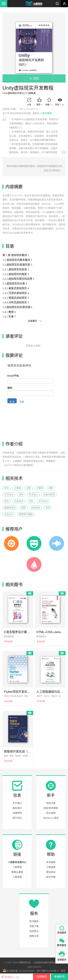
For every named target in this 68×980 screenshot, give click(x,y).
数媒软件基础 (26, 514)
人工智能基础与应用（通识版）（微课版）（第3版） (50, 691)
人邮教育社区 (34, 3)
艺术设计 (9, 494)
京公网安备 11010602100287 (20, 971)
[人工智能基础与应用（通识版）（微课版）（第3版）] (50, 669)
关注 (35, 78)
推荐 (39, 105)
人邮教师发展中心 (17, 862)
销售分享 (34, 936)
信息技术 (18, 501)
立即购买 (41, 976)
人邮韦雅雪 (46, 113)
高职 (28, 488)
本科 (6, 488)
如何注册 (50, 803)
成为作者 (50, 877)
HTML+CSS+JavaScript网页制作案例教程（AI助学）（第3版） (50, 632)
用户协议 (17, 818)
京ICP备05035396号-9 (47, 971)
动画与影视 (49, 494)
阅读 (60, 105)
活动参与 (34, 931)
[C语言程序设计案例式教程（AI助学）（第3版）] (17, 609)
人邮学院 (17, 867)
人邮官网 (17, 877)
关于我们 (17, 803)
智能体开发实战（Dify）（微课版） (18, 751)
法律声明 (17, 813)
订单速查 (50, 867)
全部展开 (32, 321)
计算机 (17, 488)
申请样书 (59, 976)
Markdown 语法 (51, 818)
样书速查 (50, 862)
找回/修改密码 (51, 808)
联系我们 (17, 808)
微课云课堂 (17, 872)
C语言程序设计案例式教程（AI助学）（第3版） (18, 632)
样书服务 (34, 921)
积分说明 (50, 813)
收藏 (49, 105)
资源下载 (34, 926)
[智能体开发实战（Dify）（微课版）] (17, 728)
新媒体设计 (10, 507)
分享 (29, 105)
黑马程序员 (9, 636)
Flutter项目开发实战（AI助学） (18, 691)
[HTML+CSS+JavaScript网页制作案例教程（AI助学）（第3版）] (50, 609)
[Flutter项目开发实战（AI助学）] (17, 669)
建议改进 (50, 872)
